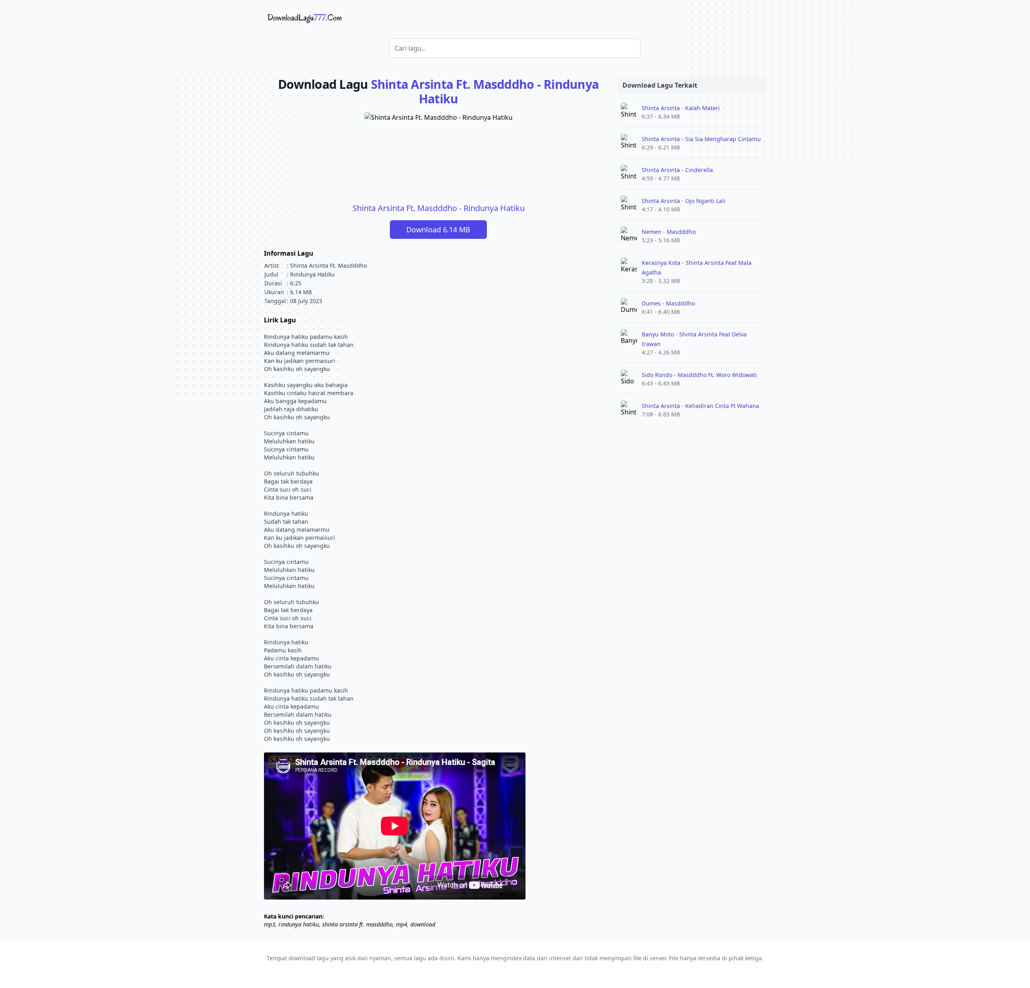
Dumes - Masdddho (668, 303)
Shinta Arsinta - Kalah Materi (681, 108)
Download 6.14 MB (438, 229)
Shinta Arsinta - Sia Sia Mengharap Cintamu (701, 139)
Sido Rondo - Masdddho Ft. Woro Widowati (699, 375)
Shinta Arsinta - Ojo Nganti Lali (683, 201)
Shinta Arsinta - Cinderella (677, 170)
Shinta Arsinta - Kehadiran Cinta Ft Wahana (700, 406)
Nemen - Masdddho (669, 232)
